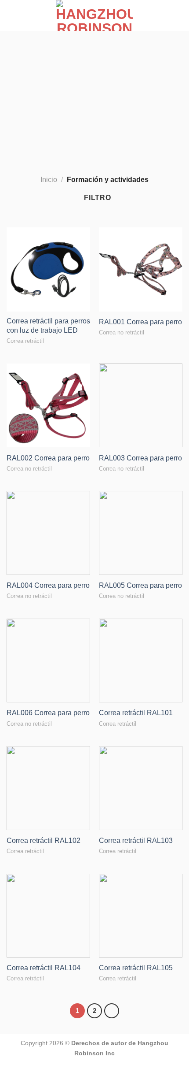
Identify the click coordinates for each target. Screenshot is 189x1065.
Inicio (48, 179)
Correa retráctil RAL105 (136, 968)
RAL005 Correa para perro (140, 585)
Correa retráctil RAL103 (136, 840)
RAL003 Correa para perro (140, 458)
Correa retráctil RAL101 (136, 712)
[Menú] (12, 15)
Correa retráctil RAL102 (43, 840)
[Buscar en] (179, 15)
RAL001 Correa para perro (140, 322)
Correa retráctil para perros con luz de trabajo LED (48, 325)
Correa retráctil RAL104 (43, 968)
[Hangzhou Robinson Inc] (94, 15)
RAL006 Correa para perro (48, 712)
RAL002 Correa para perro (48, 458)
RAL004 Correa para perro (48, 585)
